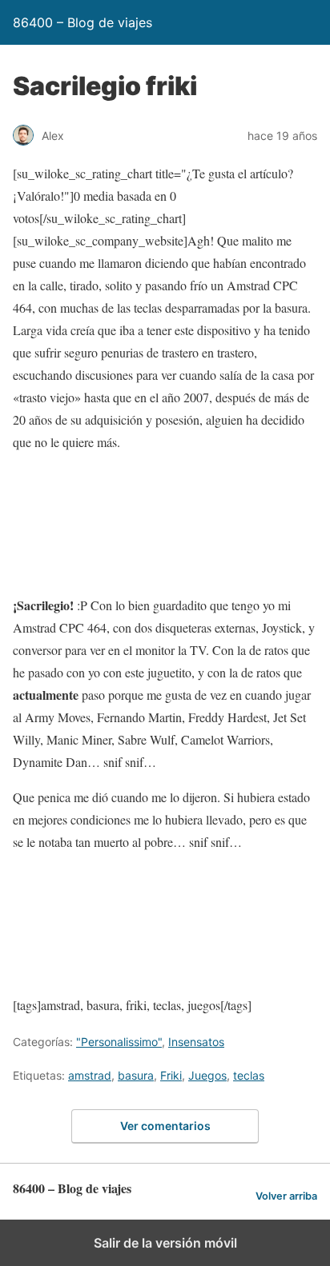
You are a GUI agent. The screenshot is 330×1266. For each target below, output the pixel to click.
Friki (171, 1075)
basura (136, 1075)
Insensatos (196, 1041)
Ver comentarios (165, 1125)
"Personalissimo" (119, 1041)
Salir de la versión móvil (165, 1243)
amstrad (89, 1075)
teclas (248, 1075)
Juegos (207, 1075)
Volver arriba (286, 1196)
